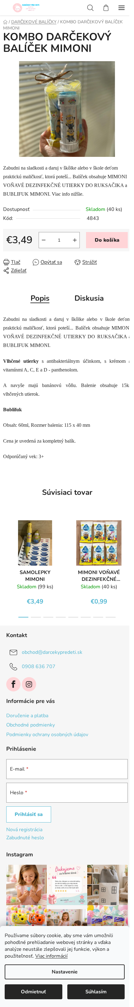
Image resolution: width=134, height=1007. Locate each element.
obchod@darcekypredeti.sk (52, 652)
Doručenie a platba (27, 715)
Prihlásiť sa (29, 814)
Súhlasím (96, 991)
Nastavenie (65, 971)
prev (7, 539)
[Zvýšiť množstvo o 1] (74, 240)
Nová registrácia (24, 829)
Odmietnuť (33, 991)
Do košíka (107, 240)
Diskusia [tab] (89, 298)
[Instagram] (29, 684)
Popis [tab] (40, 298)
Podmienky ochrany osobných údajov (47, 734)
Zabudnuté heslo (25, 837)
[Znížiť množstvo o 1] (43, 240)
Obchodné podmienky (30, 725)
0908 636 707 (38, 666)
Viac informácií (51, 956)
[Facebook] (13, 684)
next (127, 539)
